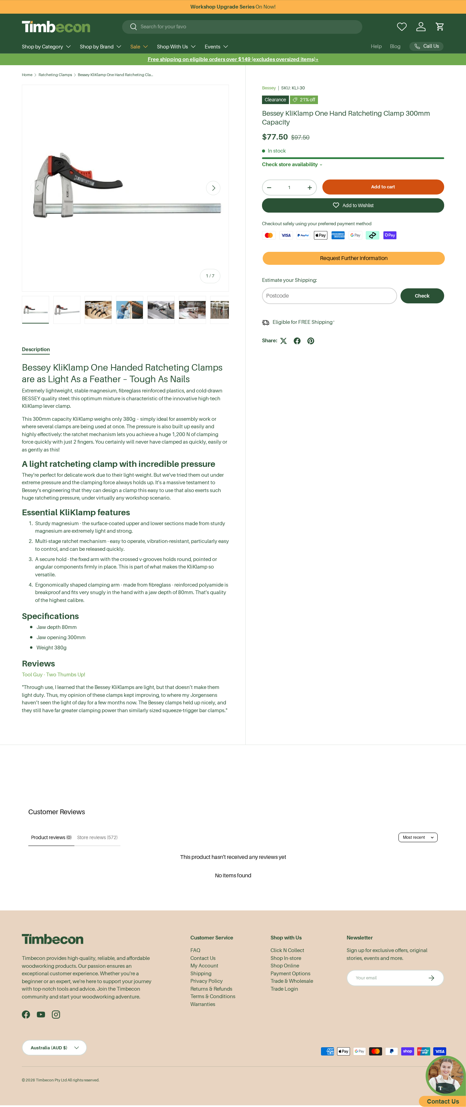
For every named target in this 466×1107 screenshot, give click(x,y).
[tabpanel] (125, 538)
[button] (440, 26)
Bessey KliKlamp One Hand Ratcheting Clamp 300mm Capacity (116, 75)
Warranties (202, 1004)
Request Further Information (354, 258)
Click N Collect (287, 950)
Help (376, 46)
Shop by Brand (97, 46)
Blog (395, 46)
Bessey (269, 87)
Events (212, 46)
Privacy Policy (206, 981)
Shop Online (285, 965)
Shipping (201, 973)
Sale (135, 46)
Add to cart (383, 186)
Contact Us (203, 958)
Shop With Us (172, 46)
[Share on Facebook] (297, 341)
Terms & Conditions (212, 996)
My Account (204, 965)
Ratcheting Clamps (55, 75)
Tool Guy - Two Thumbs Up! (53, 674)
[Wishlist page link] (402, 26)
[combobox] (242, 26)
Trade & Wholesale (292, 981)
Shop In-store (286, 958)
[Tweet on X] (283, 341)
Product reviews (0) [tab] (51, 837)
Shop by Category (42, 46)
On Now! (233, 7)
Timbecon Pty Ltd (51, 1080)
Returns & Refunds (211, 989)
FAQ (195, 950)
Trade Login (284, 989)
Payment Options (290, 973)
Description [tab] (36, 349)
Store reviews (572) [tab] (97, 837)
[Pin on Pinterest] (311, 341)
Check (422, 296)
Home (27, 75)
